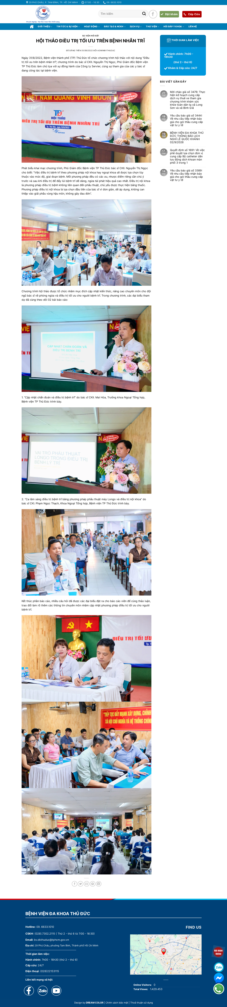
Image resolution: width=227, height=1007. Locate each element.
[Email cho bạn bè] (86, 884)
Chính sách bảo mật (117, 1002)
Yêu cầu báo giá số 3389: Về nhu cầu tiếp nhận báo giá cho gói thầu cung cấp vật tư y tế (186, 175)
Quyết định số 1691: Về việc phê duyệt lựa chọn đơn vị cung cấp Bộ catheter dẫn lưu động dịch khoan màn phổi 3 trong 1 (187, 156)
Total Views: (140, 989)
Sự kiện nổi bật (90, 36)
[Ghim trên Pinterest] (92, 884)
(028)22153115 (49, 971)
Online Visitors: (142, 984)
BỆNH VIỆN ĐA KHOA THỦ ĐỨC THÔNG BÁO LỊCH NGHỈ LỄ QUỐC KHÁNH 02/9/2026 (186, 137)
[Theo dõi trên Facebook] (153, 14)
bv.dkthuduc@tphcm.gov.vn (51, 939)
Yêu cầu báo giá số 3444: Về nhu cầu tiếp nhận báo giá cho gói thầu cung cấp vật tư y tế (186, 120)
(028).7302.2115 (45, 933)
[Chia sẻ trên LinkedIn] (98, 884)
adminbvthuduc (106, 50)
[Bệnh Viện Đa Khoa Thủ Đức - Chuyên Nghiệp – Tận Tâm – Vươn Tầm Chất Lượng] (42, 14)
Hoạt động (90, 26)
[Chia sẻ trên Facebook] (74, 884)
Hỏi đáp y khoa (173, 26)
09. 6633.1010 (45, 926)
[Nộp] (144, 13)
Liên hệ (192, 26)
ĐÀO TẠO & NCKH (113, 26)
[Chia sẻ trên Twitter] (80, 884)
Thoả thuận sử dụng (141, 1002)
